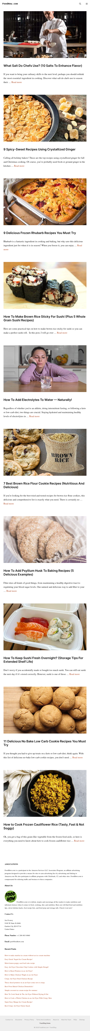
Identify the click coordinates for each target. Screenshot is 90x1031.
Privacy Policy (29, 1020)
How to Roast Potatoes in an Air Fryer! (19, 971)
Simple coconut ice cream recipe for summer (21, 990)
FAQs (75, 1020)
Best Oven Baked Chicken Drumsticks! (19, 986)
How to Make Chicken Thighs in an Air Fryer (21, 975)
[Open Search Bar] (80, 4)
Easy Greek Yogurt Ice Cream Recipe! (19, 959)
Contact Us (9, 1020)
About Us (56, 1020)
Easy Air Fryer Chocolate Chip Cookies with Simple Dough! (27, 967)
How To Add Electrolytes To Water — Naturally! (38, 400)
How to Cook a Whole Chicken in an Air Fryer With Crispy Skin (28, 998)
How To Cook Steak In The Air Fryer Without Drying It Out (26, 994)
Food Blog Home (45, 1023)
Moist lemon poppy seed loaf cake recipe (20, 963)
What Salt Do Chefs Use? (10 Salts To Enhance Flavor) (43, 65)
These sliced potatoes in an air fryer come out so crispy (25, 982)
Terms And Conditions (43, 1020)
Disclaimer (18, 1020)
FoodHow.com (10, 3)
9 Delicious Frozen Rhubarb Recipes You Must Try (40, 233)
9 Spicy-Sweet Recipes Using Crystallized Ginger (39, 149)
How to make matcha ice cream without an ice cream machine (27, 955)
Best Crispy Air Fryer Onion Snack (17, 1006)
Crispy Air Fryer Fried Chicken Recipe (19, 978)
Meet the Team (66, 1020)
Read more (16, 82)
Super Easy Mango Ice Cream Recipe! (19, 1002)
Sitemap (82, 1020)
